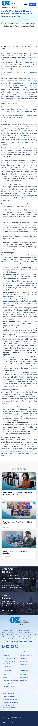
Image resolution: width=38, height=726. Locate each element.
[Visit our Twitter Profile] (13, 646)
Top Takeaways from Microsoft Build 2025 (17, 523)
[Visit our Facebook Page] (4, 646)
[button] (25, 4)
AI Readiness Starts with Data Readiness (15, 552)
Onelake (30, 377)
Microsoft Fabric (13, 111)
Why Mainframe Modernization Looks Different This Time (17, 493)
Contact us (19, 453)
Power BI (28, 83)
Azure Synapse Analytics (23, 85)
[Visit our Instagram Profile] (17, 646)
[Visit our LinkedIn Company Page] (8, 646)
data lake (25, 133)
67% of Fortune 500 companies (19, 59)
